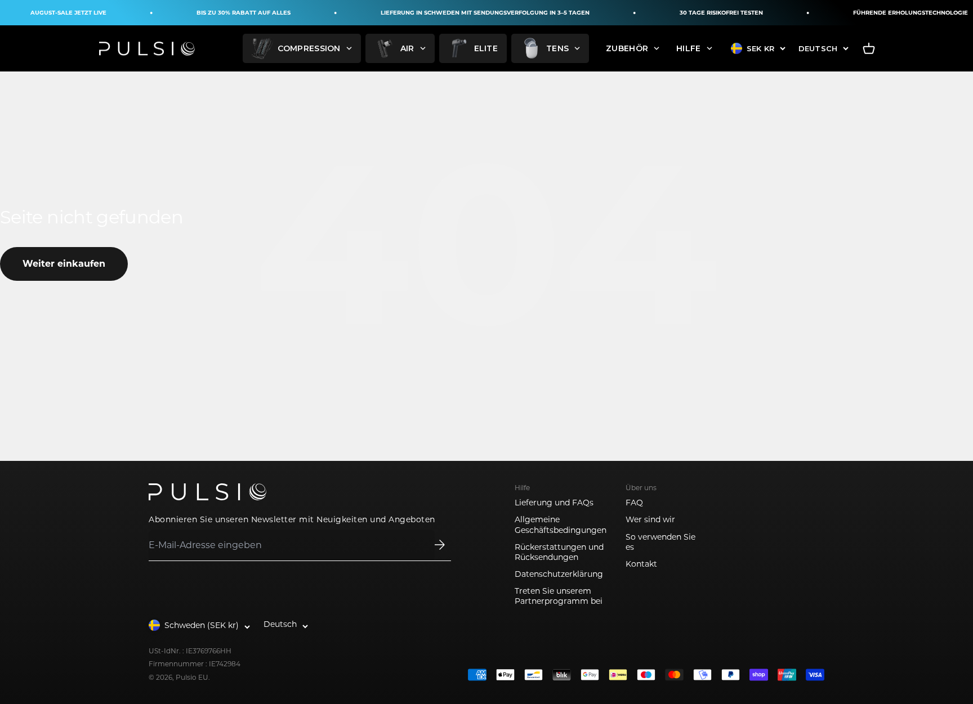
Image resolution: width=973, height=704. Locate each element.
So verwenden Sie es (660, 542)
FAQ (634, 502)
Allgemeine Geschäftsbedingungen (560, 524)
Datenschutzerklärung (559, 574)
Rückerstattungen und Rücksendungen (559, 552)
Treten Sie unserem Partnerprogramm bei (558, 596)
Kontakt (641, 564)
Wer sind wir (650, 519)
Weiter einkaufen (64, 263)
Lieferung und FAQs (554, 502)
